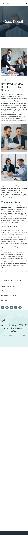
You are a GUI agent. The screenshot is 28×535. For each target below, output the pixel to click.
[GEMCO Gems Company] (8, 3)
